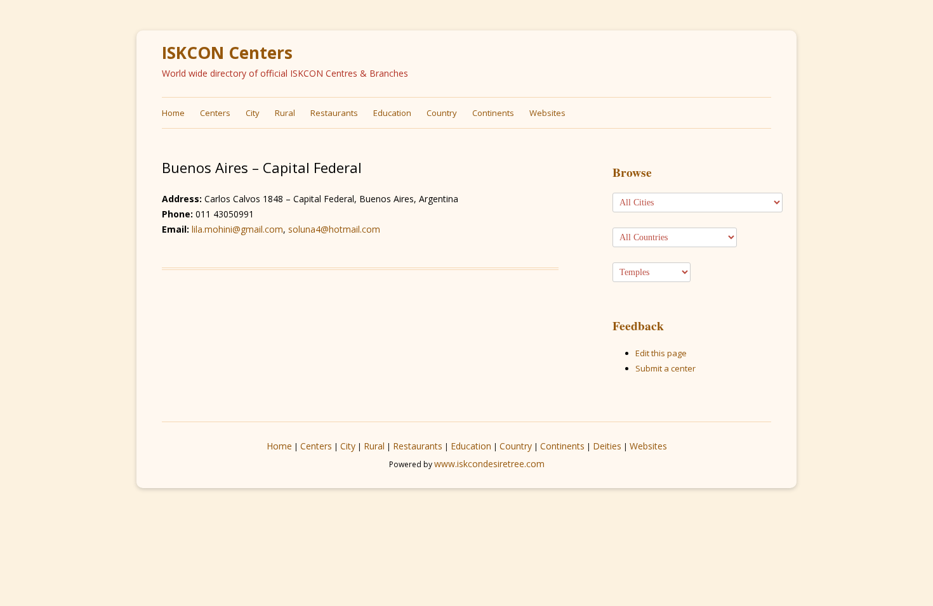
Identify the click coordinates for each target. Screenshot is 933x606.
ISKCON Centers (227, 53)
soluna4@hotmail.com (334, 229)
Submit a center (665, 368)
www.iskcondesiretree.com (489, 464)
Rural (285, 113)
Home (173, 113)
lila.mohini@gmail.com (237, 229)
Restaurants (334, 113)
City (253, 113)
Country (442, 113)
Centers (215, 113)
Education (392, 113)
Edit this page (661, 353)
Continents (493, 113)
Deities (607, 446)
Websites (547, 113)
